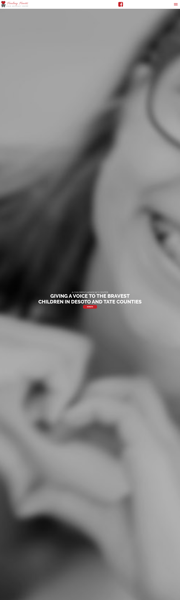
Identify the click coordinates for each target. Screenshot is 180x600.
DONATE (90, 307)
